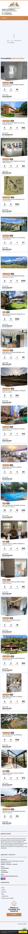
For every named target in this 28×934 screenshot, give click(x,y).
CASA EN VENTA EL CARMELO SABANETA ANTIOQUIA (14, 543)
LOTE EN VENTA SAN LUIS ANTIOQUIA (12, 734)
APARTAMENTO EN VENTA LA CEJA (11, 620)
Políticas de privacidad (7, 898)
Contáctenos (5, 896)
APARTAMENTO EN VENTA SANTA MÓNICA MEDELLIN (14, 84)
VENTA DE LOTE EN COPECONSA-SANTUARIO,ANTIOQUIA (14, 811)
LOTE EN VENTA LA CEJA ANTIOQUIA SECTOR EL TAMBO (14, 199)
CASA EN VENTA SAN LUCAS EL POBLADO (13, 773)
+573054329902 (8, 14)
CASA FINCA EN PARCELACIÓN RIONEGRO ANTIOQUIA (14, 658)
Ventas (3, 889)
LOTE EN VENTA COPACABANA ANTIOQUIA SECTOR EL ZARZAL (14, 276)
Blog (3, 894)
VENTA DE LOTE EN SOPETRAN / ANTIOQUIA (14, 390)
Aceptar (22, 931)
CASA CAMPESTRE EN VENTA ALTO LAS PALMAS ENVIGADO (14, 123)
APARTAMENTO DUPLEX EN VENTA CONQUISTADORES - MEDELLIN (14, 581)
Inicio (3, 887)
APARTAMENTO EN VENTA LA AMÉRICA (12, 696)
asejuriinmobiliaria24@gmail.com (9, 10)
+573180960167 (7, 13)
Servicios (4, 892)
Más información (10, 932)
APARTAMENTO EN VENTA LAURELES (11, 467)
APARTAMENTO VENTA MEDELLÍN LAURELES (13, 161)
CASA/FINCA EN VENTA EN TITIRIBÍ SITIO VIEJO (14, 314)
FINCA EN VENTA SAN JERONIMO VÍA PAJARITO (14, 505)
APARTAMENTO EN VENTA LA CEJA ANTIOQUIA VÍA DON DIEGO (14, 237)
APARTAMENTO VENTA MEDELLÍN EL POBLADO (14, 428)
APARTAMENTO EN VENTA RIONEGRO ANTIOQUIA (14, 352)
